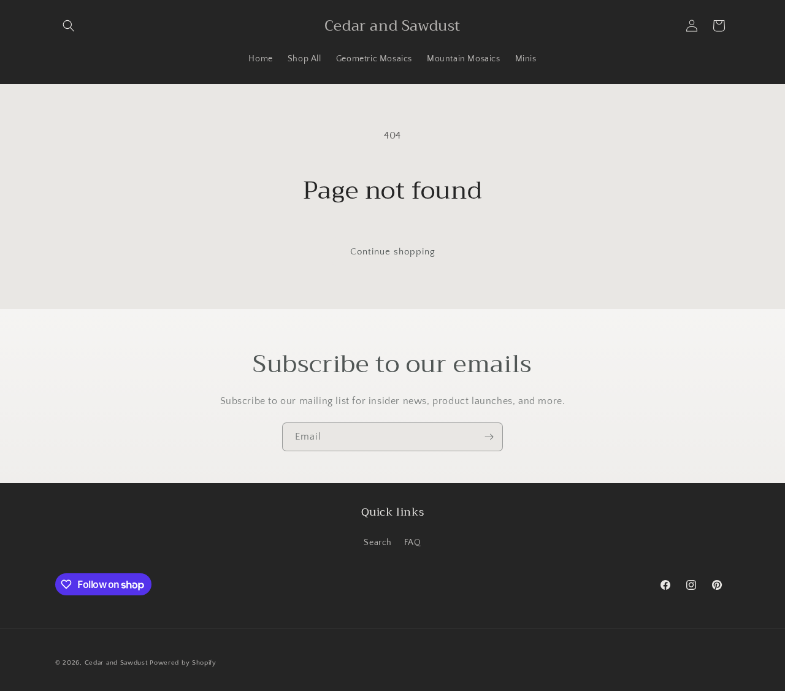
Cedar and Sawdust (116, 662)
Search (378, 543)
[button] (68, 25)
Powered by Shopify (183, 662)
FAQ (412, 543)
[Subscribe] (488, 436)
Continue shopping (392, 251)
